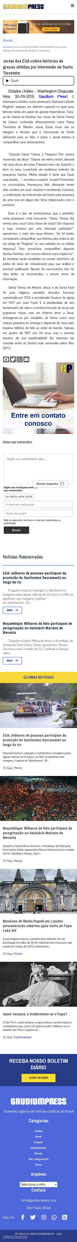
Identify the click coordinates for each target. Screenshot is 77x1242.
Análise (39, 1131)
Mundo (8, 40)
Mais (10, 610)
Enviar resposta (47, 483)
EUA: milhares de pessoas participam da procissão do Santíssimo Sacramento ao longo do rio (34, 578)
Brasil (38, 1136)
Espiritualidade (23, 1037)
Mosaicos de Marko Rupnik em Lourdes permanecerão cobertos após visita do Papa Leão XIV (37, 926)
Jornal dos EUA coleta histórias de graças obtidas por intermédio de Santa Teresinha (38, 67)
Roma (38, 1165)
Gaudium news (11, 47)
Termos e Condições (15, 1236)
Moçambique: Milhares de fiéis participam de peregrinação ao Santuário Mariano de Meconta (37, 628)
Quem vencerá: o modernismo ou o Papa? (35, 1014)
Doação (38, 1142)
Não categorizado (39, 1159)
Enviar (16, 530)
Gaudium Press (53, 96)
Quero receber (38, 1078)
